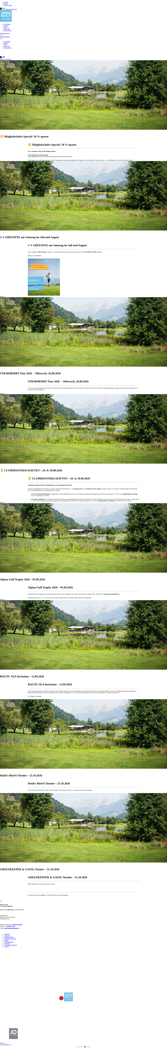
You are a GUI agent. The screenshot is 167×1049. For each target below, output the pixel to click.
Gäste (5, 27)
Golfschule (6, 29)
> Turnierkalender (8, 942)
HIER (32, 696)
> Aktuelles (6, 934)
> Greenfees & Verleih (9, 939)
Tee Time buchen (4, 33)
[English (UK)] (3, 1044)
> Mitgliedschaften (8, 937)
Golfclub (5, 25)
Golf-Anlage (6, 24)
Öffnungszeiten (7, 5)
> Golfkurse (6, 943)
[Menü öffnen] (1, 35)
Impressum (85, 1041)
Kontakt (5, 2)
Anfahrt (5, 3)
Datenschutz (92, 1041)
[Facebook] (1, 9)
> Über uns (6, 935)
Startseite (42, 895)
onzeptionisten (87, 1046)
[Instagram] (4, 9)
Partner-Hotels (7, 30)
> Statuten (6, 946)
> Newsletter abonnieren (10, 945)
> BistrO (5, 940)
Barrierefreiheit (100, 1041)
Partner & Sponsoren (11, 9)
